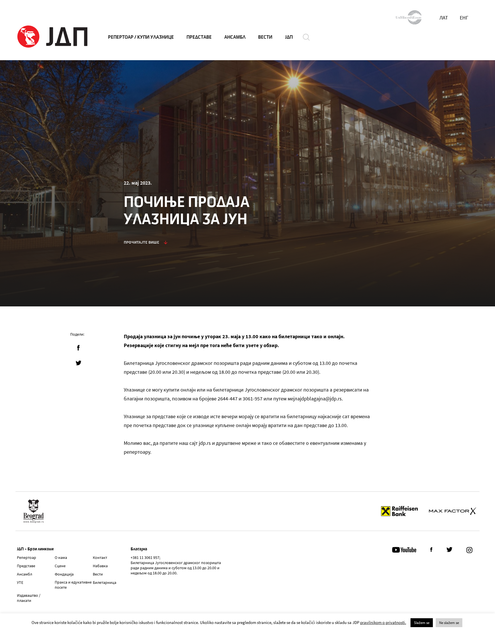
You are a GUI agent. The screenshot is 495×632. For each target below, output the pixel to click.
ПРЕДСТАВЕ (199, 37)
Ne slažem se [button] (449, 622)
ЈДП (289, 37)
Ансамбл (24, 574)
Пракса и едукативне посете (73, 585)
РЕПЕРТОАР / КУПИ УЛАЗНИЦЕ (141, 37)
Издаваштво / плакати (28, 598)
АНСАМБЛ (234, 37)
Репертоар (26, 557)
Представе (26, 565)
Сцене (60, 565)
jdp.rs (205, 443)
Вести (98, 574)
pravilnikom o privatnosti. (383, 622)
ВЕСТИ (265, 37)
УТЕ (20, 582)
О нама (61, 557)
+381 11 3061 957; (145, 557)
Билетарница (104, 582)
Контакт (100, 557)
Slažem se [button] (421, 622)
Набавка (100, 565)
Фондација (64, 574)
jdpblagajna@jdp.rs (321, 398)
